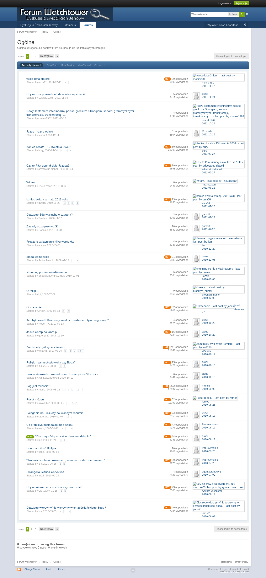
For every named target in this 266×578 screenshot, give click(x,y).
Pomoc (61, 569)
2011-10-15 (208, 134)
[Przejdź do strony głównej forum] (65, 14)
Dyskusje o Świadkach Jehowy (39, 25)
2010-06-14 (208, 494)
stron (21, 56)
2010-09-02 (208, 389)
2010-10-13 (208, 377)
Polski (49, 569)
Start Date (52, 65)
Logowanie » (224, 3)
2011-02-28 (208, 217)
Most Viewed (84, 65)
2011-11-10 (208, 97)
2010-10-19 (208, 354)
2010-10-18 (208, 365)
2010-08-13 (208, 439)
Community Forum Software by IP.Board (228, 569)
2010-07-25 (208, 463)
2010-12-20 (208, 248)
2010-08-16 (208, 427)
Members (70, 25)
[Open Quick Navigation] (245, 25)
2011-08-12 (208, 187)
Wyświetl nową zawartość (222, 25)
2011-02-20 (208, 229)
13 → (81, 351)
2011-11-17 (208, 86)
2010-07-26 (208, 451)
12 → (79, 390)
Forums (88, 25)
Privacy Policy (241, 562)
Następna (46, 56)
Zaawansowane (247, 14)
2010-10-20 (208, 323)
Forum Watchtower (27, 562)
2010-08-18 (208, 415)
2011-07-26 (208, 206)
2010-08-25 (208, 404)
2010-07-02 (208, 474)
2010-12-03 (208, 279)
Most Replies (67, 65)
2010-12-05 (208, 259)
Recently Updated (31, 65)
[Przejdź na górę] (133, 570)
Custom (98, 65)
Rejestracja (241, 3)
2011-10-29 (208, 123)
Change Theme (32, 569)
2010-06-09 (208, 516)
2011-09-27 (208, 153)
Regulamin (226, 562)
